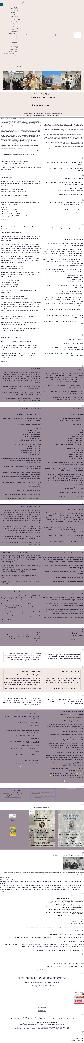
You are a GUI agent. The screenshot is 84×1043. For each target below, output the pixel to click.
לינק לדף (37, 757)
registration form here (34, 388)
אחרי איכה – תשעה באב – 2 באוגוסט (48, 847)
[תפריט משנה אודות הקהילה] (13, 7)
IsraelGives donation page (13, 797)
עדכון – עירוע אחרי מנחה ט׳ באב (12, 820)
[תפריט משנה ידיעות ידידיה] (14, 19)
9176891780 (68, 381)
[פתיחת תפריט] (26, 35)
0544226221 (51, 148)
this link (6, 793)
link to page (79, 770)
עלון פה (81, 220)
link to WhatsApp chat (76, 765)
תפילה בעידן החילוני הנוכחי (57, 541)
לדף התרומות (36, 793)
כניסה (51, 35)
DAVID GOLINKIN (7, 877)
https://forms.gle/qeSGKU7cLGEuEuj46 (70, 190)
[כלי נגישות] (1, 4)
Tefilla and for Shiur (22, 216)
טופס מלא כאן (79, 484)
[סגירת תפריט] (22, 2)
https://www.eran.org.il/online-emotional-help (68, 293)
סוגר (82, 973)
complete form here (35, 486)
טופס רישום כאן (73, 387)
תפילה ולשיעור (65, 216)
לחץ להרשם (42, 1011)
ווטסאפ (37, 751)
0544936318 (73, 640)
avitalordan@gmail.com (72, 399)
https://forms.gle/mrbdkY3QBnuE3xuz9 (71, 265)
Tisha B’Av (60, 885)
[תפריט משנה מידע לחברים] (13, 30)
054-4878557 (42, 1028)
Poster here (4, 220)
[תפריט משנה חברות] (17, 48)
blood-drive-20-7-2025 (42, 1007)
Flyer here (4, 361)
